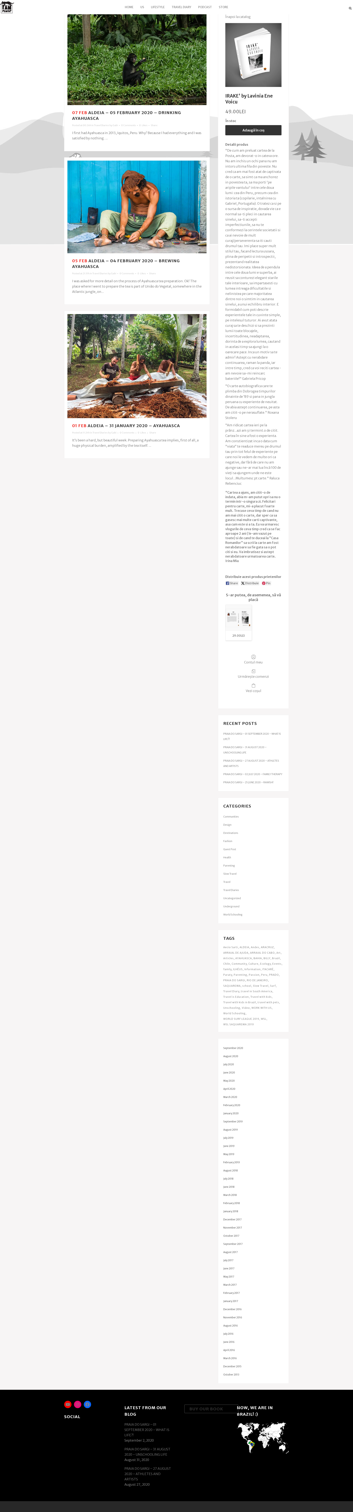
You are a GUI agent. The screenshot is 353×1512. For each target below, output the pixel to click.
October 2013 (231, 1374)
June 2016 (229, 1341)
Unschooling (231, 1007)
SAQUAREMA (232, 985)
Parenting (229, 865)
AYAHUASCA (243, 958)
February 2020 (231, 1105)
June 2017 (228, 1268)
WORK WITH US (261, 1007)
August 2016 (230, 1325)
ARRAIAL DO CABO (262, 952)
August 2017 (230, 1252)
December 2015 (232, 1366)
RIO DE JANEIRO (257, 980)
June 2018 (229, 1186)
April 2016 (229, 1350)
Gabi (115, 125)
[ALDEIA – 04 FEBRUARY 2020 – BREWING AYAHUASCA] (137, 207)
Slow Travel (230, 873)
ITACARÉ (268, 969)
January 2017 (230, 1301)
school (246, 985)
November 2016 (232, 1317)
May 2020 (229, 1080)
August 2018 (230, 1170)
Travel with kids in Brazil (239, 1002)
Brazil (276, 958)
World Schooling (232, 914)
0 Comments (128, 125)
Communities (231, 816)
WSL (263, 1018)
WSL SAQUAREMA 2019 (238, 1024)
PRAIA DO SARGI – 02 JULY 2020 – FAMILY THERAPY (252, 774)
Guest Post (229, 849)
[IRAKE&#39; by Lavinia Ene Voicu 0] (253, 55)
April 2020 (229, 1088)
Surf (273, 985)
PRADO (274, 974)
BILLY (267, 958)
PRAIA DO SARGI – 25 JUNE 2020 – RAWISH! (248, 782)
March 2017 (230, 1284)
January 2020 (231, 1113)
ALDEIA (244, 947)
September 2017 (232, 1243)
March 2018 (230, 1194)
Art (278, 952)
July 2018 (228, 1178)
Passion (254, 974)
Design (227, 824)
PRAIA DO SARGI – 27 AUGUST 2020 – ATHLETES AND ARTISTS (147, 1473)
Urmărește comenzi (253, 676)
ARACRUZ (267, 947)
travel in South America (256, 991)
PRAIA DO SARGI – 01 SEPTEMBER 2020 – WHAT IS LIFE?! (146, 1429)
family (227, 969)
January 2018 (230, 1211)
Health (227, 857)
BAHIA (258, 958)
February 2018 (231, 1203)
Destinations (230, 832)
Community (239, 963)
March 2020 (230, 1097)
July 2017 (228, 1260)
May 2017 (228, 1276)
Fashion (227, 841)
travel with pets (268, 1002)
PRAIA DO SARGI (234, 980)
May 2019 (228, 1154)
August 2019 (230, 1129)
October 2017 (231, 1235)
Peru (264, 974)
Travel (226, 881)
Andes (255, 947)
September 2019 (233, 1121)
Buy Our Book (206, 1408)
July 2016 (228, 1333)
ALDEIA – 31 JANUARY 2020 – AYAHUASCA (134, 425)
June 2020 (229, 1072)
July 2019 (228, 1137)
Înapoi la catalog (238, 17)
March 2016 (230, 1358)
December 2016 (232, 1309)
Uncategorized (232, 898)
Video (246, 1007)
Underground (231, 906)
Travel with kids (261, 996)
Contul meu (253, 662)
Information (252, 969)
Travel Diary (231, 991)
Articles (228, 958)
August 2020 (230, 1056)
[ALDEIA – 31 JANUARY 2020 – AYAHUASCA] (137, 366)
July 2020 (228, 1064)
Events (277, 963)
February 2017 (231, 1292)
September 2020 (233, 1048)
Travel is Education (236, 996)
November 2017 (232, 1227)
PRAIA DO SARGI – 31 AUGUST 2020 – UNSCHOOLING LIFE (147, 1451)
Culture (253, 963)
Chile (226, 963)
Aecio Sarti (230, 947)
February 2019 (231, 1162)
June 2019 (229, 1146)
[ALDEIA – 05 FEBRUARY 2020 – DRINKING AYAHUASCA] (137, 58)
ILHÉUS (238, 969)
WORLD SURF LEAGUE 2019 (241, 1018)
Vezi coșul (253, 691)
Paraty (227, 974)
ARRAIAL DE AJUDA (235, 952)
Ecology (265, 963)
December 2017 (232, 1219)
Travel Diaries (101, 125)
